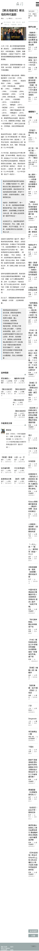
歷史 (29, 97)
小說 (29, 120)
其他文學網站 (5, 948)
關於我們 (4, 947)
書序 (2, 460)
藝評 (15, 460)
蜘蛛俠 (30, 16)
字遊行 (30, 138)
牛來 (29, 14)
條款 (11, 950)
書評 (15, 471)
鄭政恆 (10, 18)
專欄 (29, 695)
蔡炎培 (18, 22)
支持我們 (4, 950)
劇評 (29, 192)
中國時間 (13, 25)
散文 (29, 438)
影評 (15, 381)
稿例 (11, 947)
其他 (2, 18)
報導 (2, 381)
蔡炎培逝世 (7, 22)
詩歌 (13, 22)
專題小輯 (31, 737)
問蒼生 (35, 14)
